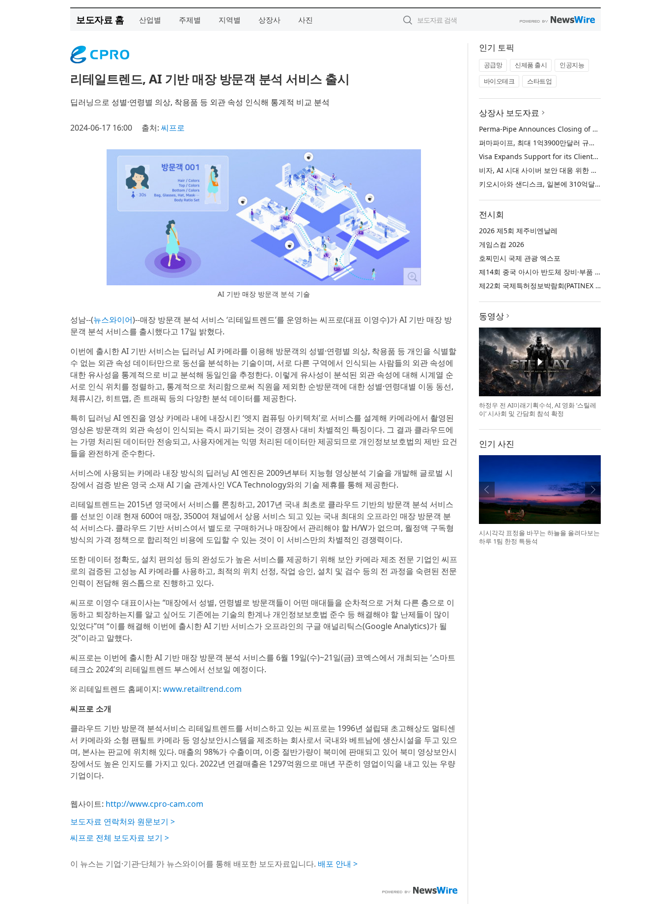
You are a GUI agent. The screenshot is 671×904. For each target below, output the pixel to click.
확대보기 (412, 276)
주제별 (190, 20)
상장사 (269, 20)
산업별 (150, 20)
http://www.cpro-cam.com (154, 803)
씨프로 (173, 127)
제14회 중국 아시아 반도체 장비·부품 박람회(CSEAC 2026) (568, 271)
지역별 (230, 20)
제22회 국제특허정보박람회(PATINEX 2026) (546, 285)
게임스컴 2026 (501, 244)
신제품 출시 (531, 64)
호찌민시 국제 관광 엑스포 (519, 258)
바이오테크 (499, 81)
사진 (305, 20)
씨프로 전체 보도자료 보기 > (119, 837)
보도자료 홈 (100, 19)
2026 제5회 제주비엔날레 (518, 230)
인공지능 (571, 64)
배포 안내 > (338, 863)
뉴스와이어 (113, 319)
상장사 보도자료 (509, 112)
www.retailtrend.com (202, 689)
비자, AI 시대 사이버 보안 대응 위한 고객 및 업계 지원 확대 (570, 170)
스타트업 (539, 81)
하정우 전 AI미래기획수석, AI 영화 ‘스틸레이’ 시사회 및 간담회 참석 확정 (537, 409)
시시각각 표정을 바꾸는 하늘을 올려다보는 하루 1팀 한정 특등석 (539, 537)
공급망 (493, 64)
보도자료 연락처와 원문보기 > (122, 821)
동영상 (491, 316)
